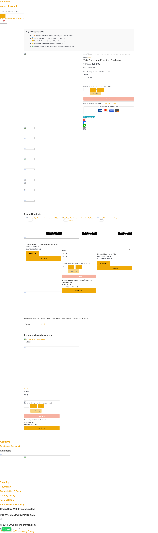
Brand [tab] (43, 319)
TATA (89, 57)
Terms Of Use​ (7, 500)
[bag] (3, 21)
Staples (90, 54)
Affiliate (17, 18)
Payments (5, 486)
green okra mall (5, 1)
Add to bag (95, 93)
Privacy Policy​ (7, 495)
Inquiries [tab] (85, 319)
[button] (22, 18)
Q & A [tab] (48, 319)
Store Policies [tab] (66, 319)
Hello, (2, 18)
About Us (5, 441)
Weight (85, 74)
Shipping (4, 482)
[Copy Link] (108, 128)
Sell (21, 18)
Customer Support (10, 446)
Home (85, 54)
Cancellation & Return (11, 491)
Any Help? (6, 529)
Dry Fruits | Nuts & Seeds (101, 54)
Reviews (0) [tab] (77, 319)
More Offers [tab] (56, 319)
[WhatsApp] (108, 125)
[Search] (2, 16)
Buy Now (109, 99)
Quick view (43, 258)
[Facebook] (108, 122)
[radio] (111, 77)
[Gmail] (108, 120)
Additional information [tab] (31, 319)
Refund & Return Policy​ (12, 504)
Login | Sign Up (9, 18)
